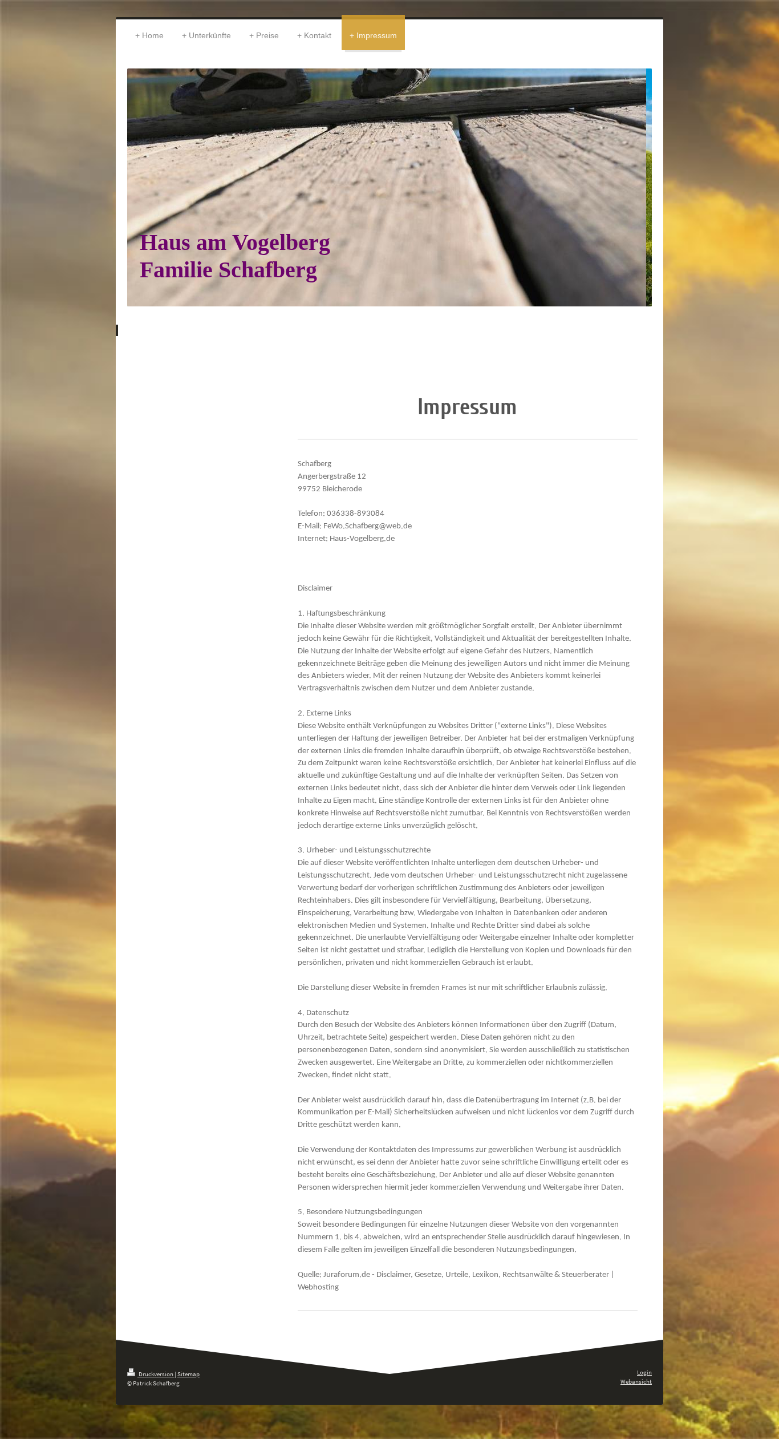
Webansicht (636, 1381)
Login (644, 1372)
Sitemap (188, 1374)
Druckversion (156, 1374)
